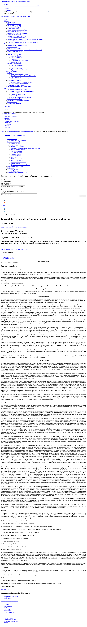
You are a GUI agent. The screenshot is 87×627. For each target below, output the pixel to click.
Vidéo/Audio (7, 598)
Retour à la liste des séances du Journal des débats (14, 227)
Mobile (6, 622)
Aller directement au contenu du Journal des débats (14, 249)
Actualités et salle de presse (11, 121)
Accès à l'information (9, 612)
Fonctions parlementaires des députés (17, 30)
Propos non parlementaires (14, 51)
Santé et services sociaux (17, 160)
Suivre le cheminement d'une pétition (21, 79)
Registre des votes (16, 62)
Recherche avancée (9, 13)
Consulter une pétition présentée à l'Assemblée (23, 76)
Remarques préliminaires (7, 255)
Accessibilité (7, 610)
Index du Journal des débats (14, 48)
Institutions (14, 157)
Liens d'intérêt (8, 606)
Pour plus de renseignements (8, 113)
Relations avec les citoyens (18, 159)
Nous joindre (7, 10)
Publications (7, 124)
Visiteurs (6, 118)
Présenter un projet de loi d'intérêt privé (19, 86)
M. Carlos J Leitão (8, 257)
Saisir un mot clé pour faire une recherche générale (17, 12)
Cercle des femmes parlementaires (16, 36)
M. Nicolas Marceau (8, 258)
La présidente (11, 22)
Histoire (6, 129)
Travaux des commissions (14, 63)
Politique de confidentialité (11, 621)
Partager (3, 205)
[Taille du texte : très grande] (6, 201)
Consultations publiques (14, 80)
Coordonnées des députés (14, 27)
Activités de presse (16, 96)
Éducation (7, 125)
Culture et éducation (16, 152)
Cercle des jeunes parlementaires (16, 37)
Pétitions (9, 73)
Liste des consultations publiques (19, 83)
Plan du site (7, 609)
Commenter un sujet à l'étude (15, 85)
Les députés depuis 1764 (14, 25)
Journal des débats (12, 47)
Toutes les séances (16, 56)
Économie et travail (16, 154)
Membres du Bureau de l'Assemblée (17, 33)
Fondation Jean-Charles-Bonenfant (16, 40)
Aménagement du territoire (18, 149)
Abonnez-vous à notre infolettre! (9, 601)
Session (3, 192)
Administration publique (17, 146)
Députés (6, 21)
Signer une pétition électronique (19, 74)
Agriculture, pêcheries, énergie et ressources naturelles (25, 148)
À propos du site (8, 618)
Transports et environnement (18, 162)
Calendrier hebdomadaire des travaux (17, 45)
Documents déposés (16, 57)
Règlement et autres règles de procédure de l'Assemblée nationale (24, 50)
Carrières (6, 8)
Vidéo (5, 88)
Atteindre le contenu (6, 1)
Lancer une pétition (16, 77)
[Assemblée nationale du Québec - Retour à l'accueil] (15, 16)
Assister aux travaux (12, 53)
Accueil (6, 19)
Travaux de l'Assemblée (14, 54)
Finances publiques (16, 155)
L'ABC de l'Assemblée (10, 116)
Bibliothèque (7, 122)
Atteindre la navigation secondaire (21, 1)
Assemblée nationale (16, 151)
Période (3, 188)
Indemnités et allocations (14, 34)
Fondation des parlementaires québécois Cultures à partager (23, 42)
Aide (5, 607)
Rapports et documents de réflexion (20, 70)
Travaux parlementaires (10, 44)
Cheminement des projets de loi (19, 60)
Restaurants (7, 119)
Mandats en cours (15, 66)
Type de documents (6, 181)
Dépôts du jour (15, 171)
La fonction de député (13, 28)
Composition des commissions (15, 31)
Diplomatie (7, 127)
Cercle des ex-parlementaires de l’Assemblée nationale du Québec (25, 39)
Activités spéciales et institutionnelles (21, 97)
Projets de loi (14, 59)
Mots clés (3, 180)
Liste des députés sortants (14, 24)
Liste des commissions (17, 65)
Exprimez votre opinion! (10, 71)
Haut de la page (5, 589)
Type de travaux (5, 184)
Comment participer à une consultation (21, 82)
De (1, 189)
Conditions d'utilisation (10, 619)
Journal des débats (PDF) (11, 596)
